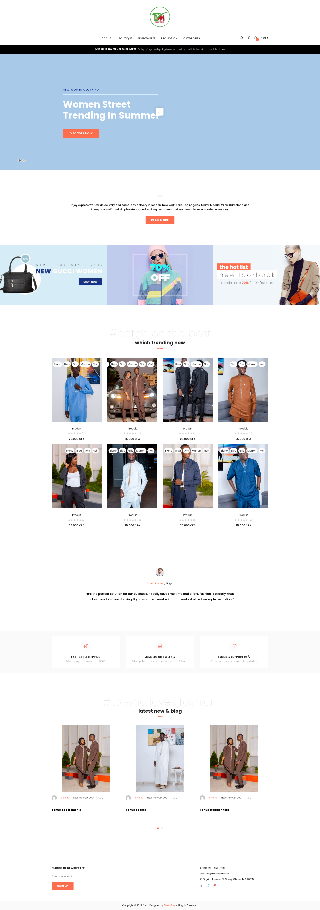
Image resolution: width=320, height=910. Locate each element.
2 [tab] (162, 828)
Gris (75, 364)
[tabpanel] (86, 774)
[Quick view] (69, 416)
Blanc (57, 364)
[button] (261, 38)
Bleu (67, 364)
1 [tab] (158, 828)
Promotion (169, 38)
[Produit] (77, 389)
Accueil (107, 38)
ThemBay (169, 905)
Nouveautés (146, 38)
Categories (191, 38)
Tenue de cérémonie (66, 810)
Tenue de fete (136, 810)
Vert (150, 364)
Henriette (64, 797)
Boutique (125, 38)
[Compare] (76, 416)
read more (160, 220)
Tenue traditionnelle (214, 810)
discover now (167, 139)
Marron (85, 364)
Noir (95, 364)
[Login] (249, 38)
